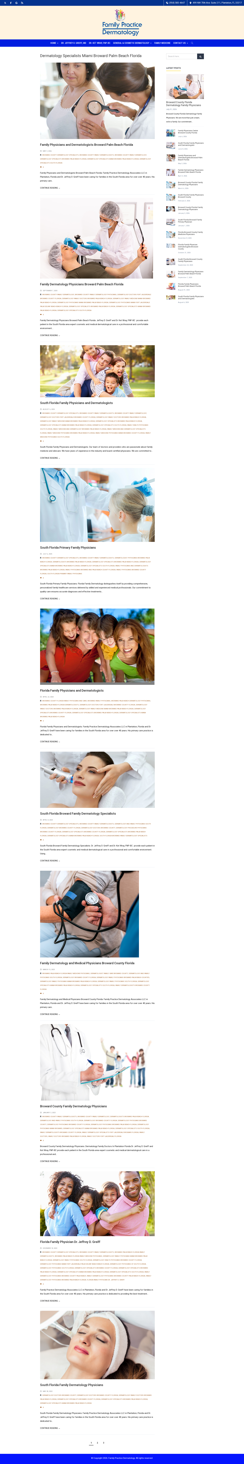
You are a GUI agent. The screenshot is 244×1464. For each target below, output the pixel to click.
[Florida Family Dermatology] (122, 22)
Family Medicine (162, 43)
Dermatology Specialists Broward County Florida (83, 832)
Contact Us (179, 43)
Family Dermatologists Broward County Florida (60, 1132)
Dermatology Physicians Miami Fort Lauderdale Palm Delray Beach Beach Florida (74, 1264)
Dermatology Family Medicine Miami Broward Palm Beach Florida (67, 421)
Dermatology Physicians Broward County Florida (68, 1124)
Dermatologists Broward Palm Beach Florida (72, 562)
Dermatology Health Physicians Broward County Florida (117, 1260)
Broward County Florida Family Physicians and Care (64, 701)
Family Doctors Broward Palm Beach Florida (67, 1136)
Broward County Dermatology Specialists (60, 155)
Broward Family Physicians (99, 701)
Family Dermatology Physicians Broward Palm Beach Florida (81, 284)
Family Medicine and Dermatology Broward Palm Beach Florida (79, 429)
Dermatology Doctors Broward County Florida (97, 1395)
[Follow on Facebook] (11, 3)
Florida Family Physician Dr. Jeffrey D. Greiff (70, 1242)
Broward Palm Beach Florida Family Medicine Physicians (66, 973)
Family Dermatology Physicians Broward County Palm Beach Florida (116, 1276)
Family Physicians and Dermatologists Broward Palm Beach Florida (86, 144)
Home (53, 43)
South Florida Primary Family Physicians (68, 547)
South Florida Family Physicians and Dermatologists (76, 403)
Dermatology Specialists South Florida (74, 310)
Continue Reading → (50, 188)
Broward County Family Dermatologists (96, 155)
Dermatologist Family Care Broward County (109, 973)
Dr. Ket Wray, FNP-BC (99, 43)
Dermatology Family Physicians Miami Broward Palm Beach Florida (68, 981)
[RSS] (22, 3)
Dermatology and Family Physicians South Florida (61, 1120)
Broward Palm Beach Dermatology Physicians (130, 701)
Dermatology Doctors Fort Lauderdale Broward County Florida (67, 417)
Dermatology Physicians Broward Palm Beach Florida (114, 1124)
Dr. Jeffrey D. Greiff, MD (73, 43)
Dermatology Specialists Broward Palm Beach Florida (63, 159)
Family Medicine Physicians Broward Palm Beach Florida (71, 433)
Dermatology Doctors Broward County (98, 828)
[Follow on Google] (16, 3)
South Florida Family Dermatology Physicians (71, 1385)
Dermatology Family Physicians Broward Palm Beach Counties (123, 977)
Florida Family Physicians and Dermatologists (72, 690)
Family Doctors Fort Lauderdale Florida (104, 1136)
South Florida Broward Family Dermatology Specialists (78, 813)
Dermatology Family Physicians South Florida (117, 981)
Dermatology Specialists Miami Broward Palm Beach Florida (113, 159)
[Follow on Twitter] (5, 3)
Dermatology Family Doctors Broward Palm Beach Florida (87, 298)
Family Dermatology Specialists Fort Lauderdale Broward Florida (110, 1132)
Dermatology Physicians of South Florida (128, 1264)
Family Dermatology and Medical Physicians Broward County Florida (87, 963)
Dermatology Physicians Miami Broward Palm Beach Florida (82, 302)
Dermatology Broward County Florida (63, 828)
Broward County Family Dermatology (130, 155)
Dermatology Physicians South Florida (57, 1268)
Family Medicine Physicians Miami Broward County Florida (120, 433)
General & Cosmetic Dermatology (131, 43)
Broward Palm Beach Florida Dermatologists (59, 705)
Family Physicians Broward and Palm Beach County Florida (90, 570)
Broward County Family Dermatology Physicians (95, 295)
